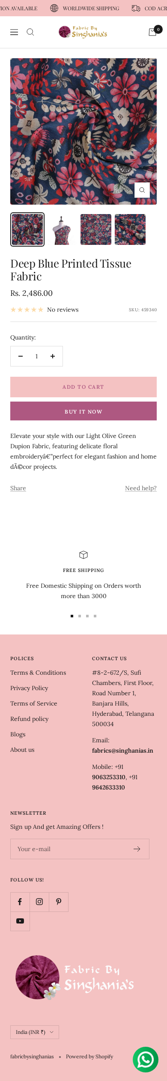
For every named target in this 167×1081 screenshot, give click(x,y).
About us (22, 749)
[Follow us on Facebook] (20, 901)
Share (18, 488)
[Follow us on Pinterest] (58, 901)
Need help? (141, 488)
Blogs (17, 734)
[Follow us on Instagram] (39, 901)
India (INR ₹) (30, 1032)
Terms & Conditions (38, 672)
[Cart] (152, 32)
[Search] (30, 32)
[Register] (137, 849)
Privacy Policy (29, 688)
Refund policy (29, 719)
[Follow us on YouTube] (20, 921)
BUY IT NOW (83, 411)
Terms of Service (33, 703)
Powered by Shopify (89, 1056)
